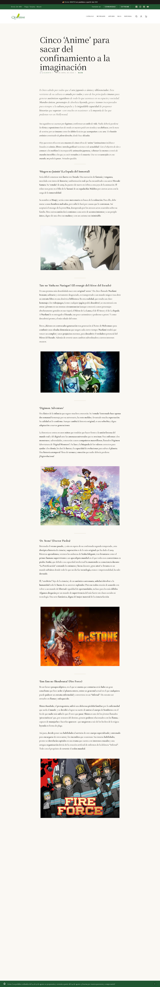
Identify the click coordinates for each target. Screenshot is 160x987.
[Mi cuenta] (141, 16)
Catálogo (90, 16)
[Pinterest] (144, 7)
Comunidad (110, 7)
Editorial (128, 16)
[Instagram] (140, 7)
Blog (119, 16)
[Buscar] (136, 16)
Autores (111, 16)
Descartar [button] (154, 984)
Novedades (101, 16)
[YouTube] (148, 7)
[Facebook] (136, 7)
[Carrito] (146, 16)
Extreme (125, 7)
